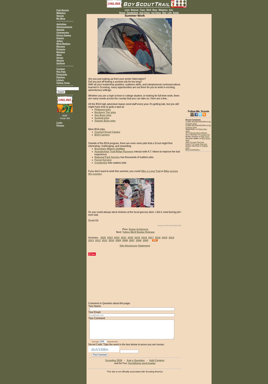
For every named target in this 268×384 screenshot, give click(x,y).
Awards (60, 29)
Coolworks (100, 162)
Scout (122, 12)
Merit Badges (63, 43)
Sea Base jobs (102, 115)
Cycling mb (205, 135)
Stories (60, 60)
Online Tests (63, 83)
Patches (60, 77)
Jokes (59, 41)
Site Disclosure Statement (135, 245)
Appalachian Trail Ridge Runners (113, 151)
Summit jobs (101, 118)
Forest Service (103, 160)
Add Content (156, 360)
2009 (118, 240)
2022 (117, 237)
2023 (110, 237)
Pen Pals (61, 71)
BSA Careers (102, 134)
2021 (123, 237)
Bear (154, 10)
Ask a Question (136, 360)
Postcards (61, 74)
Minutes (60, 46)
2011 (104, 240)
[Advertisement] (198, 60)
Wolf (148, 10)
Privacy (60, 125)
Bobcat (134, 10)
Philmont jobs (102, 109)
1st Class (156, 12)
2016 (158, 237)
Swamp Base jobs (105, 121)
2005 (145, 240)
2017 (151, 237)
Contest (60, 69)
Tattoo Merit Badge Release (138, 232)
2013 (91, 240)
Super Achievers (138, 229)
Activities (61, 24)
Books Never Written (198, 133)
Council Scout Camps (107, 132)
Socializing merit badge (142, 363)
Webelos (61, 13)
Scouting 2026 (113, 360)
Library (60, 80)
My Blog (60, 18)
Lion (127, 10)
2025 (103, 237)
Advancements (64, 27)
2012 (98, 240)
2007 (132, 240)
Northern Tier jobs (105, 112)
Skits (59, 55)
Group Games (63, 35)
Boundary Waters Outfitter (109, 148)
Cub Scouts (62, 10)
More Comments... (192, 150)
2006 (138, 240)
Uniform (60, 63)
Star (164, 12)
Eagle (176, 12)
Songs (59, 57)
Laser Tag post (198, 142)
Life (170, 12)
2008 (125, 240)
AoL (171, 10)
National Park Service (107, 157)
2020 (130, 237)
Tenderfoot (132, 12)
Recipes (60, 52)
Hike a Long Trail (151, 171)
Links (59, 122)
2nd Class (144, 12)
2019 (137, 237)
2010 (111, 240)
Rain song (205, 137)
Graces (60, 38)
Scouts (60, 15)
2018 (144, 237)
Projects (60, 49)
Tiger (142, 10)
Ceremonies (62, 32)
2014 (171, 237)
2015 (164, 237)
